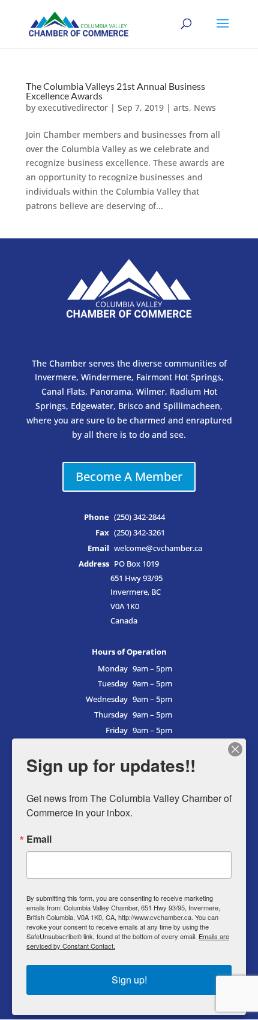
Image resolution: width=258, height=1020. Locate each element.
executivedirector (73, 107)
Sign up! (129, 979)
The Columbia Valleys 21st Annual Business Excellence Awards (115, 90)
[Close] (235, 749)
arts (181, 107)
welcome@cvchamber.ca (158, 548)
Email (39, 839)
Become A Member (129, 476)
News (205, 107)
